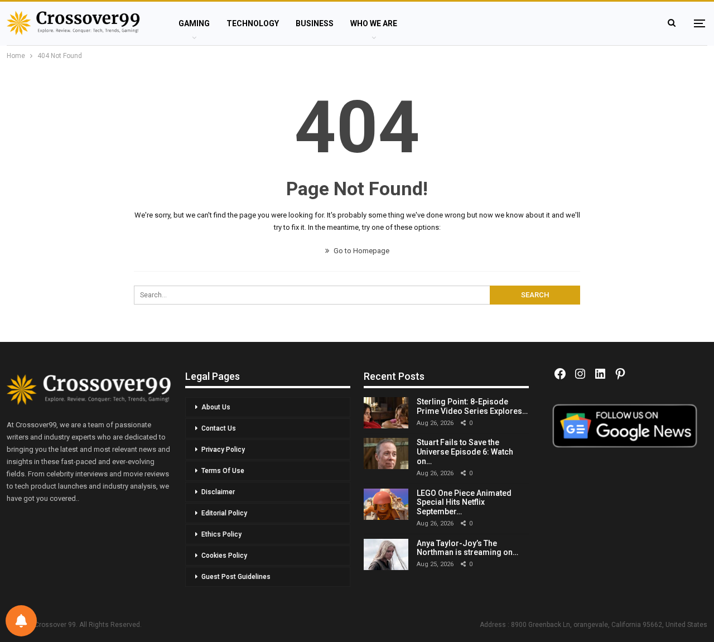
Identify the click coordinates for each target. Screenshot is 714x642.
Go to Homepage (360, 251)
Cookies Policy (224, 555)
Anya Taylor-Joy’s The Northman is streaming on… (467, 548)
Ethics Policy (221, 534)
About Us (215, 407)
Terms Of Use (222, 471)
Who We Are (373, 23)
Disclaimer (218, 492)
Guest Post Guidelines (236, 577)
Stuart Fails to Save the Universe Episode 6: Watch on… (465, 452)
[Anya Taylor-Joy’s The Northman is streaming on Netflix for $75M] (386, 554)
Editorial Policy (224, 513)
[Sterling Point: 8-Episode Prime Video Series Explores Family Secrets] (386, 412)
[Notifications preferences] (21, 620)
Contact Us (218, 428)
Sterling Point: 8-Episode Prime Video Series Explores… (472, 406)
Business (315, 23)
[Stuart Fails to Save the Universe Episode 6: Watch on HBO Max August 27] (386, 453)
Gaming (194, 23)
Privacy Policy (223, 449)
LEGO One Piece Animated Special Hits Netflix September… (464, 503)
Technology (252, 23)
